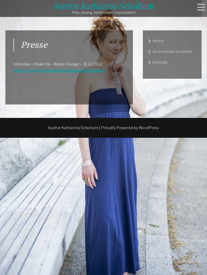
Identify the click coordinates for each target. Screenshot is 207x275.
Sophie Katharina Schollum (103, 6)
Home (158, 41)
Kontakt (160, 62)
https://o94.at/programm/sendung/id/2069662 (59, 70)
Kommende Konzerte (172, 51)
